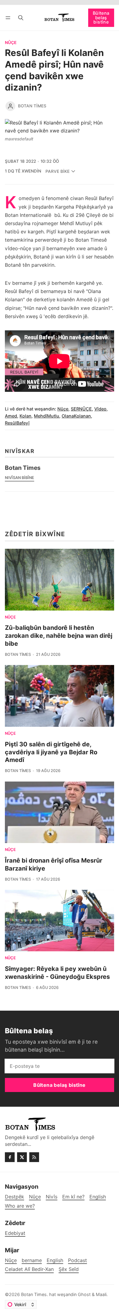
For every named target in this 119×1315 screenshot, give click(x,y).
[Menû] (9, 17)
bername (32, 1260)
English (55, 1260)
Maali (101, 1294)
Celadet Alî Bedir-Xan (29, 1269)
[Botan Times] (10, 106)
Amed (11, 415)
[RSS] (34, 1157)
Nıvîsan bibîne (19, 477)
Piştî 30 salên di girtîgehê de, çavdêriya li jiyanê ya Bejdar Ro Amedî (51, 752)
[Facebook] (10, 1157)
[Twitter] (22, 1157)
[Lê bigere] (21, 17)
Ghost (84, 1294)
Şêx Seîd (69, 1269)
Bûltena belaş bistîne (101, 17)
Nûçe (10, 43)
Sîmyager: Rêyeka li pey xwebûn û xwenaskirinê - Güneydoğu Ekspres (57, 972)
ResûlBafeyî (17, 422)
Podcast (77, 1260)
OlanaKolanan (76, 415)
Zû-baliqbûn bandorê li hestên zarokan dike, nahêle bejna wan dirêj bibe (58, 635)
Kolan (25, 415)
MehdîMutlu (46, 415)
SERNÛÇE (81, 408)
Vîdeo (100, 408)
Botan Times (32, 105)
